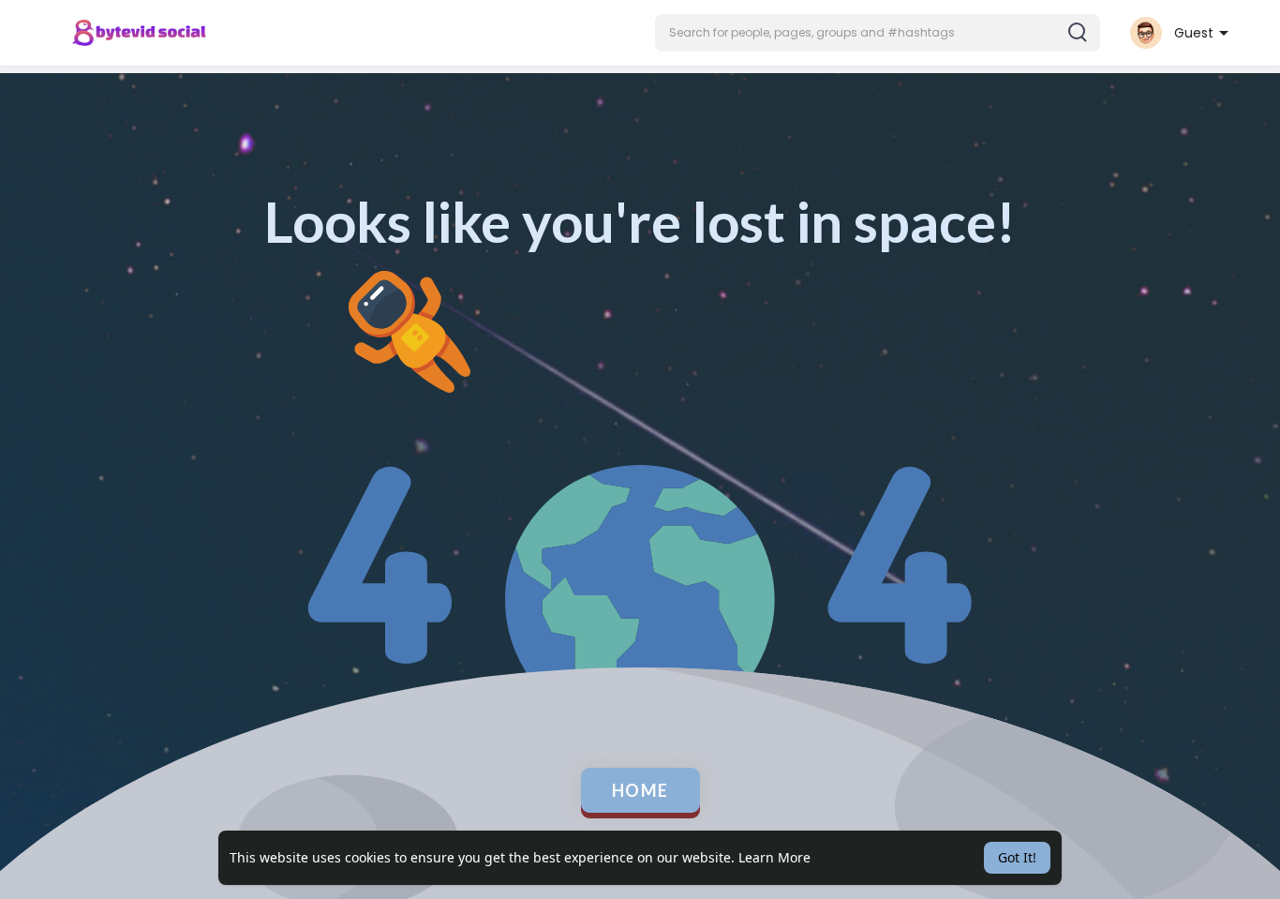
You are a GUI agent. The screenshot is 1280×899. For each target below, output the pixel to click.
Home (640, 790)
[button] (877, 33)
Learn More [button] (774, 857)
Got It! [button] (1017, 857)
